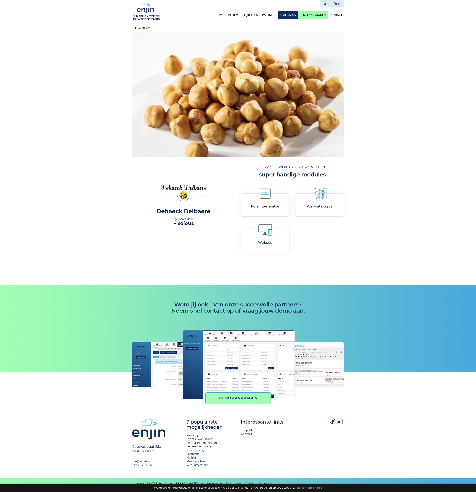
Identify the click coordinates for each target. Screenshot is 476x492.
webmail (246, 434)
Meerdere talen (196, 461)
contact (335, 15)
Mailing (191, 457)
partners (269, 15)
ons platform (249, 430)
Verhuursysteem (197, 465)
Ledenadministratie (199, 446)
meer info (315, 487)
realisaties (288, 15)
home (220, 15)
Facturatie (193, 454)
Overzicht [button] (143, 28)
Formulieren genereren (201, 442)
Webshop (192, 435)
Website (265, 243)
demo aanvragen (313, 15)
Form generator (265, 206)
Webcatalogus (319, 206)
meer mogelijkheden (243, 15)
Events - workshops (199, 439)
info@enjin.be (141, 461)
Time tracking (195, 450)
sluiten (301, 487)
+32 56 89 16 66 (142, 465)
